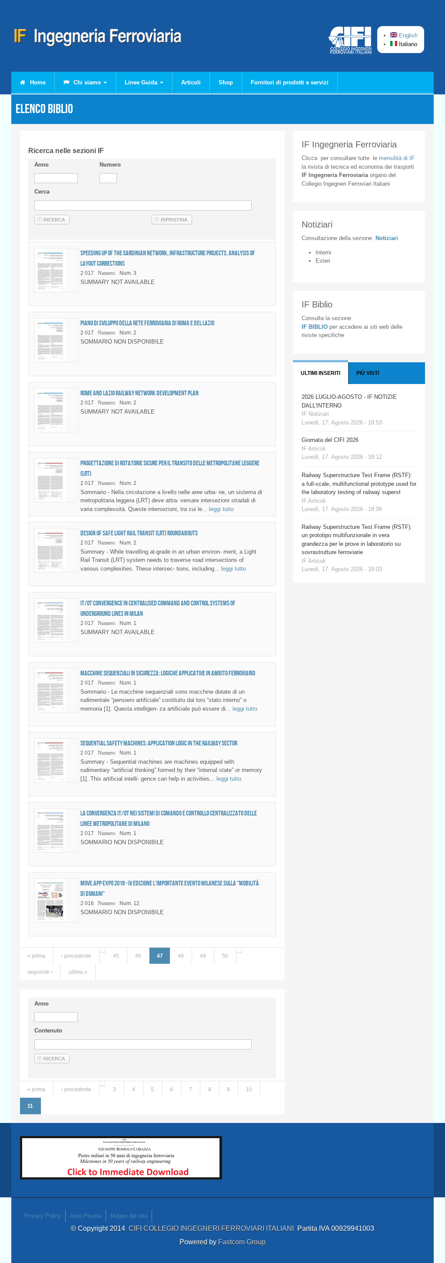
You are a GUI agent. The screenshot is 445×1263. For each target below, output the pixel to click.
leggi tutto (221, 509)
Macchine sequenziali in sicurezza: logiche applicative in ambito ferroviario (167, 673)
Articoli (191, 82)
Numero (110, 164)
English (407, 35)
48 (181, 956)
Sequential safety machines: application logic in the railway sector (158, 743)
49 (203, 956)
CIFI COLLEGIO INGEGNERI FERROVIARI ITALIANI (213, 1228)
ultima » (78, 972)
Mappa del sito (128, 1216)
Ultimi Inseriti (320, 373)
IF (397, 158)
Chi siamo (87, 82)
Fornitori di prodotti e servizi (290, 82)
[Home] (98, 39)
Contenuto (48, 1030)
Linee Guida (142, 82)
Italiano (407, 44)
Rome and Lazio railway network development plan (139, 393)
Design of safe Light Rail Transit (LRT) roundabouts (139, 533)
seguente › (40, 972)
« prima (36, 956)
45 (116, 956)
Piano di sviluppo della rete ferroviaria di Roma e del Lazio (147, 323)
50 (225, 956)
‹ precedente (76, 956)
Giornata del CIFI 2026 (330, 440)
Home (37, 82)
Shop (226, 82)
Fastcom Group (242, 1242)
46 (138, 956)
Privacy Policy (42, 1216)
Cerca (42, 191)
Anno (41, 164)
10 (249, 1089)
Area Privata (85, 1216)
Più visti (367, 373)
